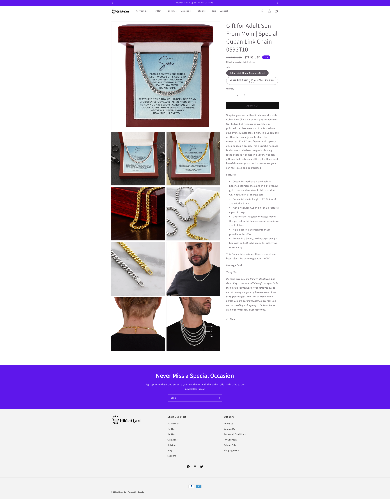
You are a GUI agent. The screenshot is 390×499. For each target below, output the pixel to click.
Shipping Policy (231, 450)
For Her (171, 429)
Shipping (230, 62)
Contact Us (229, 429)
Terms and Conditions (235, 434)
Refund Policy (231, 445)
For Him (171, 434)
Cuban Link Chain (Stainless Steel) (247, 73)
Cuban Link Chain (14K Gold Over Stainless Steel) (252, 80)
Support (171, 455)
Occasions (172, 439)
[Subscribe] (219, 397)
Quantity (230, 88)
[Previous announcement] (112, 3)
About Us (228, 423)
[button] (143, 11)
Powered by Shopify (136, 492)
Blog (169, 450)
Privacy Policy (230, 439)
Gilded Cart (122, 492)
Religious (171, 445)
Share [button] (233, 319)
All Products (173, 423)
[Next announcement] (277, 3)
